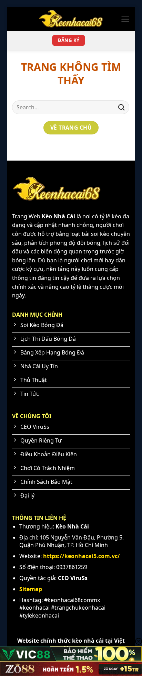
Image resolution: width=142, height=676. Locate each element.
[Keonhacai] (71, 19)
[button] (125, 19)
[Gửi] (122, 107)
